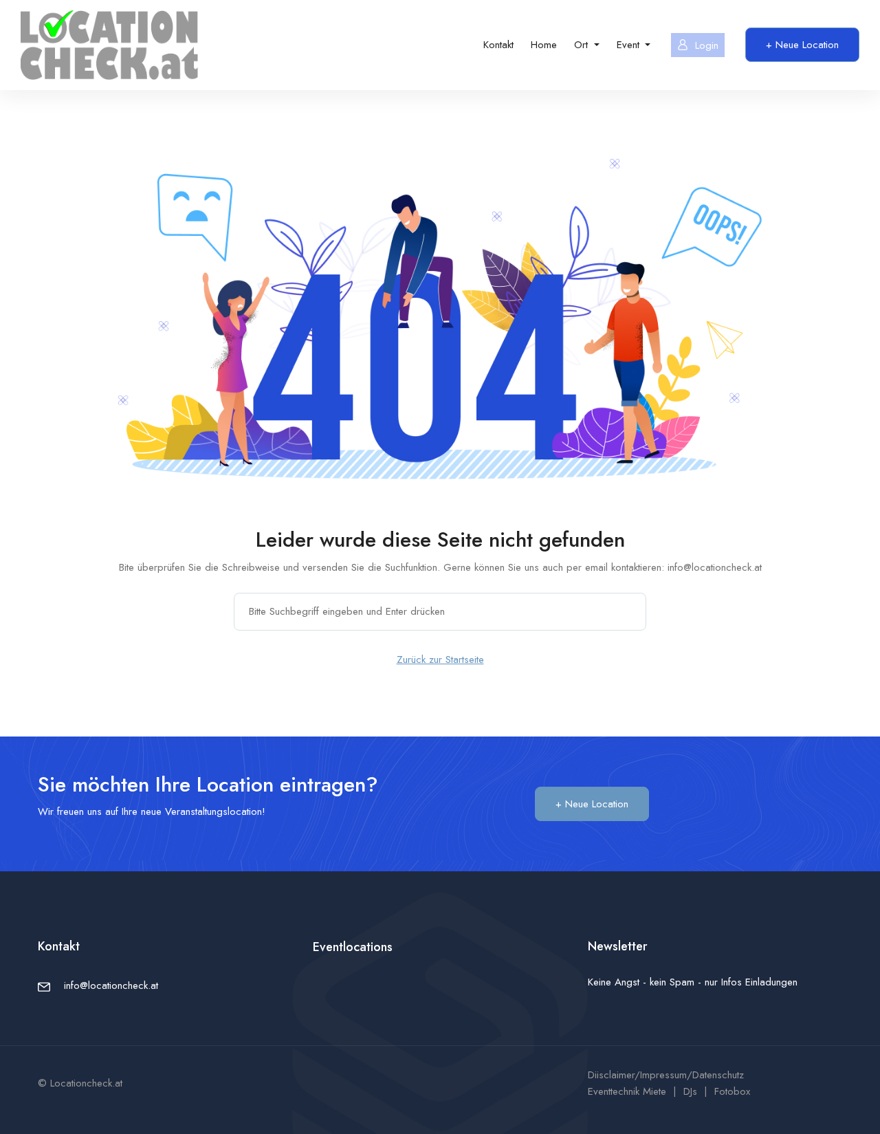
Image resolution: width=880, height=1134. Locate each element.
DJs (690, 1091)
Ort (582, 44)
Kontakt (498, 44)
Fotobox (732, 1091)
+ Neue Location (802, 44)
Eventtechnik (613, 1091)
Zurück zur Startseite (440, 659)
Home (544, 44)
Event (630, 44)
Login (706, 45)
